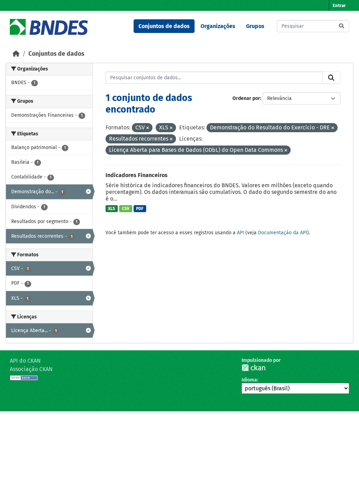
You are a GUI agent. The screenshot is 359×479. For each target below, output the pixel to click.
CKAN (253, 367)
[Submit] (341, 26)
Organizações (218, 26)
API (240, 233)
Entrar (339, 5)
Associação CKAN (31, 369)
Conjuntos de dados (164, 26)
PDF (139, 208)
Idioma (249, 380)
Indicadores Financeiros (137, 175)
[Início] (16, 54)
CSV (125, 208)
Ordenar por (246, 98)
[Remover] (147, 128)
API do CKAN (25, 360)
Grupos (255, 26)
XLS (111, 208)
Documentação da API (282, 233)
